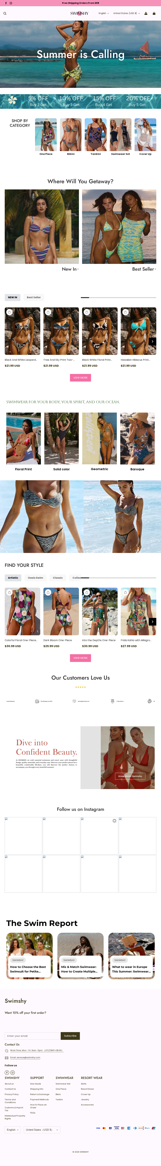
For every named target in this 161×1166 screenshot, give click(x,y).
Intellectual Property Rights (15, 1117)
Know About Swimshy (130, 776)
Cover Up (86, 1094)
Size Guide (35, 1083)
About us (9, 1083)
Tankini (59, 1099)
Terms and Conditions (10, 1101)
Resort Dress (87, 1089)
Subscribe (70, 1036)
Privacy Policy (12, 1094)
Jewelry (85, 1099)
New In (69, 269)
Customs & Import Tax (14, 1109)
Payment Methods (39, 1099)
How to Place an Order (38, 1106)
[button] (5, 13)
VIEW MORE (80, 377)
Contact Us (10, 1089)
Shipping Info (36, 1089)
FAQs (32, 1112)
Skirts (83, 1083)
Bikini (58, 1094)
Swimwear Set (63, 1083)
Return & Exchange (39, 1094)
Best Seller (143, 269)
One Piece (61, 1089)
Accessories (87, 1104)
